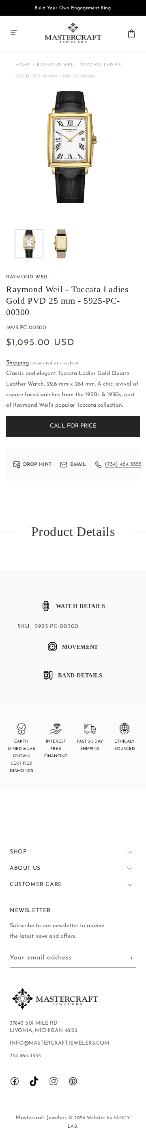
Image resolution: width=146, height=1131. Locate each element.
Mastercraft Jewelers (42, 1118)
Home (22, 65)
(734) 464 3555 (123, 464)
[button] (14, 33)
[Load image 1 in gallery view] (29, 243)
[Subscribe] (127, 958)
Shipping (17, 363)
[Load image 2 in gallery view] (61, 243)
